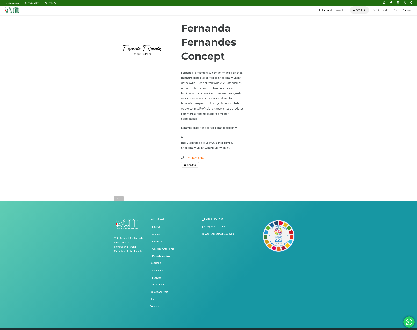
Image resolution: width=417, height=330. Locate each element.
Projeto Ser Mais (381, 10)
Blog (396, 10)
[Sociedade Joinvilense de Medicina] (13, 11)
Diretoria (157, 241)
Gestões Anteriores (163, 248)
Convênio (157, 270)
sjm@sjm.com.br (13, 3)
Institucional (325, 10)
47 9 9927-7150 (32, 3)
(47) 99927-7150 (215, 226)
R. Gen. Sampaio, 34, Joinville (218, 233)
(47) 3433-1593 (214, 219)
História (156, 226)
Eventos (156, 277)
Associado (341, 10)
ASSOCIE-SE (359, 10)
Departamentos (161, 255)
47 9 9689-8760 (194, 157)
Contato (406, 10)
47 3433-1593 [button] (49, 3)
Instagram (191, 164)
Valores (156, 234)
